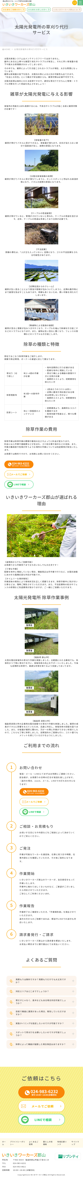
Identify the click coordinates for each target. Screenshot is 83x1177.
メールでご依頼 (19, 474)
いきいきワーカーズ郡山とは (65, 9)
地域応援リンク (62, 1143)
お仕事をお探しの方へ (37, 9)
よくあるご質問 (33, 1143)
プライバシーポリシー (17, 1143)
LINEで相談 (20, 484)
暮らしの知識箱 (48, 1143)
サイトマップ (75, 1143)
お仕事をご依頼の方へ (12, 9)
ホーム (4, 1143)
